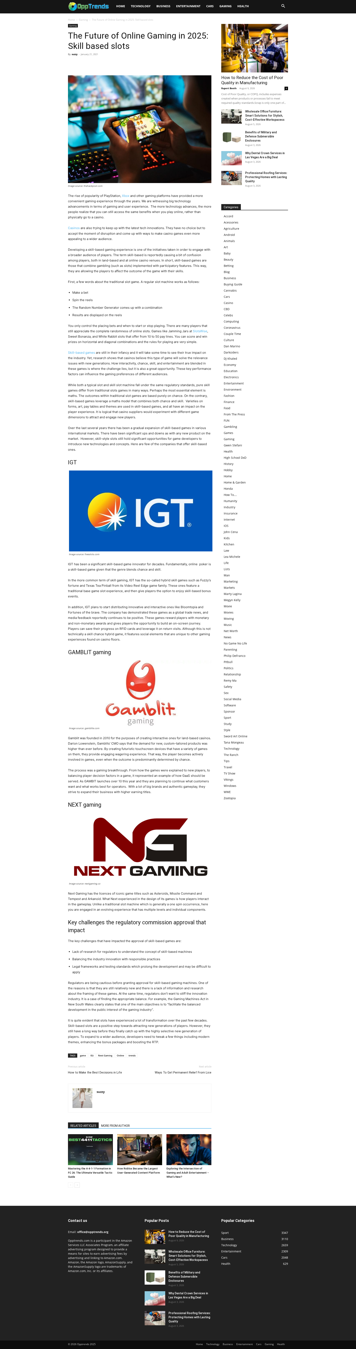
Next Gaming (105, 1055)
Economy (230, 365)
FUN (227, 420)
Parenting (230, 649)
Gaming (225, 6)
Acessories (231, 222)
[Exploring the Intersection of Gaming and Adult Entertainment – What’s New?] (188, 1149)
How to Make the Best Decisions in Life (95, 1072)
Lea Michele (232, 557)
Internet (229, 519)
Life (226, 563)
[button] (283, 6)
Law (226, 550)
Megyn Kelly (232, 600)
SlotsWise (200, 331)
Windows (230, 786)
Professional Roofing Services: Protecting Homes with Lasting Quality (266, 177)
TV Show (229, 773)
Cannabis (230, 290)
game (83, 1055)
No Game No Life (235, 643)
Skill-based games (81, 353)
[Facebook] (72, 63)
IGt (92, 1055)
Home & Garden (235, 482)
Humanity (230, 501)
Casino (228, 303)
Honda (228, 489)
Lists (227, 569)
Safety (228, 687)
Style (227, 730)
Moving (229, 619)
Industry (229, 507)
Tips (227, 761)
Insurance (231, 513)
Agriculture (231, 229)
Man (227, 575)
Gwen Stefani (233, 445)
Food (227, 408)
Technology (141, 6)
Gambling (230, 427)
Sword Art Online (235, 736)
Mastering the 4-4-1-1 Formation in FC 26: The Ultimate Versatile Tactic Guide (90, 1172)
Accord (228, 216)
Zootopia (230, 798)
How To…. (230, 495)
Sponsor (229, 711)
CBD (227, 309)
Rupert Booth (229, 88)
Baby (227, 253)
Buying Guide (233, 284)
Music (228, 625)
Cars (210, 6)
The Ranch (231, 755)
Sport (227, 718)
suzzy (74, 54)
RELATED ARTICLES (83, 1125)
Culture (229, 340)
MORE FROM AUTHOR (115, 1125)
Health (243, 6)
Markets (229, 588)
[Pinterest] (91, 63)
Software (230, 705)
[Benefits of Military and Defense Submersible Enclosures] (231, 137)
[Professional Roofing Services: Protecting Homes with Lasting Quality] (231, 178)
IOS (226, 526)
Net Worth (231, 631)
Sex (226, 693)
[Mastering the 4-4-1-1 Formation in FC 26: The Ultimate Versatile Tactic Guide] (90, 1149)
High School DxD (235, 458)
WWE (227, 792)
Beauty (228, 259)
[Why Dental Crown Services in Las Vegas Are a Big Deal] (231, 158)
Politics (228, 668)
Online (120, 1055)
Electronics (231, 377)
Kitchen (229, 544)
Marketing (231, 581)
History (228, 464)
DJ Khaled (230, 359)
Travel (228, 767)
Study (228, 724)
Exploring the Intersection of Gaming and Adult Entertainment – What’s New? (187, 1172)
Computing (231, 321)
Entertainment (188, 6)
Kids (227, 538)
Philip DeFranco (234, 656)
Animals (229, 241)
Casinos (74, 228)
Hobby (228, 470)
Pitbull (228, 662)
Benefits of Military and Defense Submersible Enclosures (261, 136)
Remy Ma (230, 680)
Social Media (232, 699)
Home (120, 6)
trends (132, 1055)
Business (163, 6)
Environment (232, 389)
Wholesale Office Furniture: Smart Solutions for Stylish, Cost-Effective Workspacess (265, 115)
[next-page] (77, 1185)
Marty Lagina (233, 594)
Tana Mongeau (234, 742)
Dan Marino (232, 346)
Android (229, 235)
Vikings (228, 779)
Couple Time (232, 334)
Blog (227, 272)
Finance (229, 402)
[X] (81, 63)
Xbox (125, 196)
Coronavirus (232, 328)
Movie (228, 606)
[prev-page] (70, 1185)
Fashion (229, 396)
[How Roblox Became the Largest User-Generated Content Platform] (139, 1149)
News (227, 637)
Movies (228, 612)
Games (228, 433)
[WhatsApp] (100, 63)
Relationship (232, 674)
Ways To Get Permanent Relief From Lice (183, 1072)
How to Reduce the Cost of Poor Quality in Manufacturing (252, 80)
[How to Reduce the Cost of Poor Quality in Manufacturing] (254, 48)
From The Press (234, 414)
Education (231, 371)
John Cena (231, 532)
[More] (110, 63)
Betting (229, 266)
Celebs (228, 315)
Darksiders (231, 352)
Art (226, 247)
